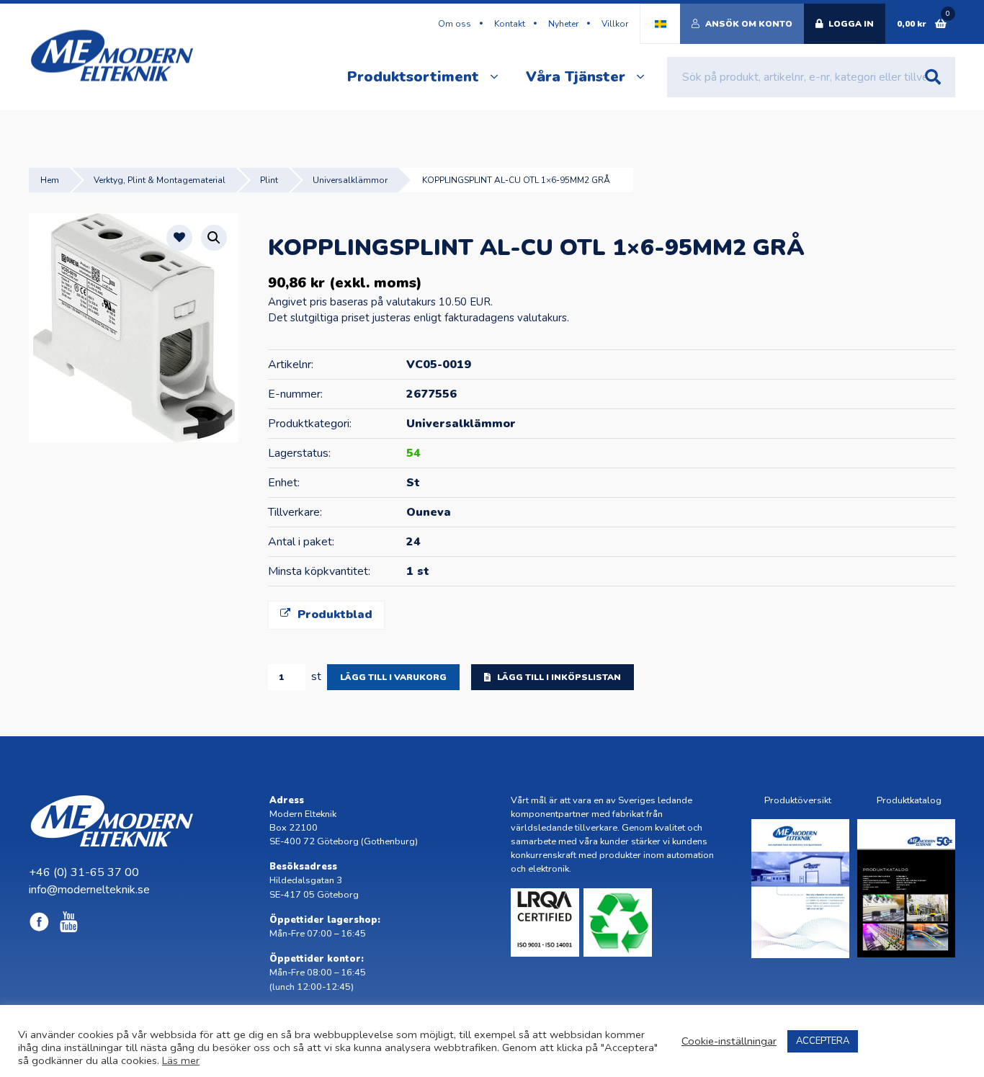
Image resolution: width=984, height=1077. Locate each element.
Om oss (454, 24)
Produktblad (333, 614)
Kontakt (509, 24)
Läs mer (181, 1060)
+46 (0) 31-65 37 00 (84, 872)
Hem (49, 180)
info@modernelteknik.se (89, 890)
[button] (214, 238)
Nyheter (563, 24)
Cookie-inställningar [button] (729, 1040)
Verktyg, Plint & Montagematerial (159, 180)
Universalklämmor (350, 180)
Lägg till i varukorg (393, 677)
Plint (269, 180)
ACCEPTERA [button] (822, 1040)
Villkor (614, 24)
